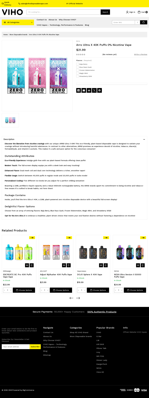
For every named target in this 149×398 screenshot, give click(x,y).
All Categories (13, 22)
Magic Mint (83, 73)
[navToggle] (5, 22)
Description (8, 139)
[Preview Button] (71, 298)
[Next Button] (78, 298)
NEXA (99, 368)
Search (105, 12)
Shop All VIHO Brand (79, 332)
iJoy (98, 352)
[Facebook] (78, 90)
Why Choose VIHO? (67, 20)
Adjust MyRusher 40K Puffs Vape (56, 274)
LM (97, 340)
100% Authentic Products (101, 311)
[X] (94, 90)
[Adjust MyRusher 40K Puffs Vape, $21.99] (56, 252)
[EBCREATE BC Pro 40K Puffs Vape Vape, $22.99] (19, 252)
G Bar (98, 336)
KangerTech (101, 364)
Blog (87, 25)
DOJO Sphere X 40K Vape (89, 274)
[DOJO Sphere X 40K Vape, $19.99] (93, 252)
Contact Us (42, 20)
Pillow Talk (101, 348)
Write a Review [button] (140, 54)
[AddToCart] (143, 22)
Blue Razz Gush (85, 67)
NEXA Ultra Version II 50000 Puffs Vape (127, 275)
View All (100, 372)
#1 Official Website (74, 4)
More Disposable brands (81, 336)
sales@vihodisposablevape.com (34, 4)
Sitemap (47, 355)
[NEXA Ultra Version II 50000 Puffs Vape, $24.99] (130, 252)
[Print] (89, 90)
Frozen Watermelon (87, 70)
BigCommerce (28, 390)
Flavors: (84, 60)
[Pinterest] (99, 90)
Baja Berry (83, 64)
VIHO (98, 332)
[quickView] (27, 265)
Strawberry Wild (85, 76)
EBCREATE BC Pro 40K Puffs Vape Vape (17, 275)
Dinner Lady (101, 360)
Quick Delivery (7, 3)
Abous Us (53, 20)
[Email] (83, 90)
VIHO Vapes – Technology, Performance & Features (60, 25)
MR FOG (100, 356)
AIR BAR (100, 344)
